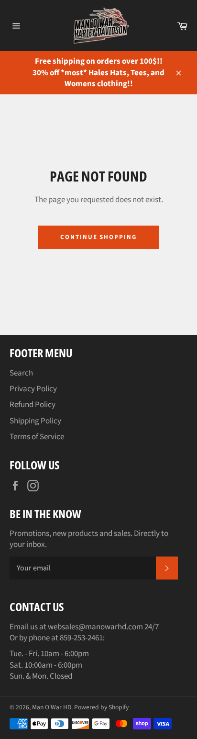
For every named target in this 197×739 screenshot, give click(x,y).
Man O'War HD (51, 707)
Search (21, 373)
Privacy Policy (33, 389)
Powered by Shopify (101, 707)
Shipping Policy (35, 421)
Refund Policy (32, 404)
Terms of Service (37, 437)
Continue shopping (98, 237)
